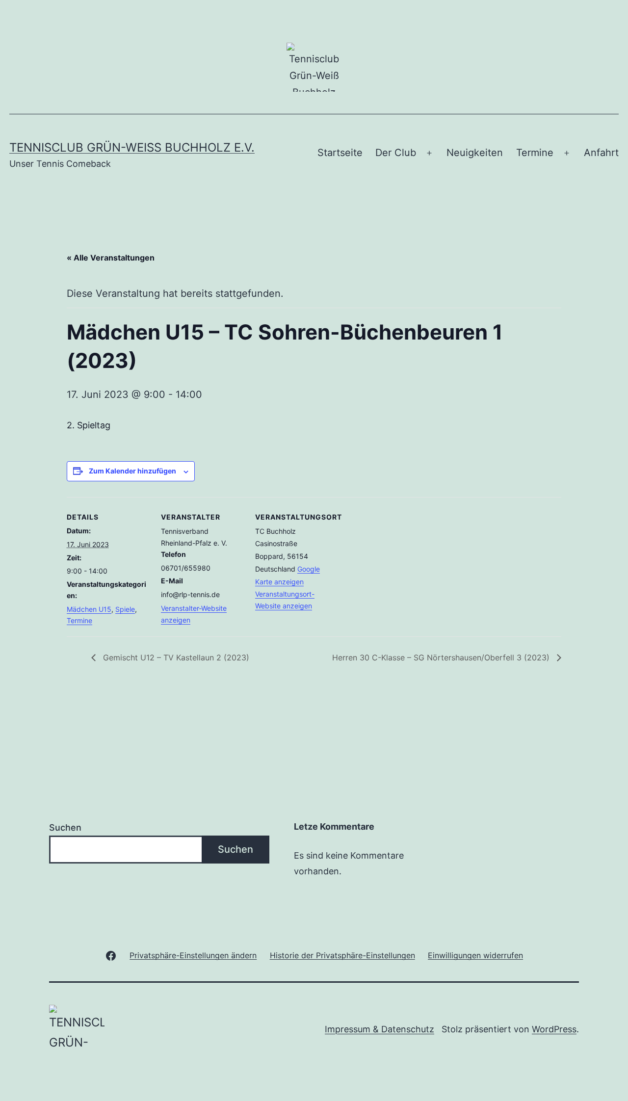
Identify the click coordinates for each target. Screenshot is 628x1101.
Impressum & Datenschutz (379, 1029)
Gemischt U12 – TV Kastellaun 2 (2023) (175, 657)
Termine (534, 152)
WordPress (554, 1029)
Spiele (125, 609)
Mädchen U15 (89, 609)
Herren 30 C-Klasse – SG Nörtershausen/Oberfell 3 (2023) (442, 657)
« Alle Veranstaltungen (111, 257)
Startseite (340, 152)
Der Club (395, 152)
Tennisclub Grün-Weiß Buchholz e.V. (132, 147)
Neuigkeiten (474, 152)
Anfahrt (601, 152)
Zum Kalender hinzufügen (132, 471)
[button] (193, 955)
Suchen (65, 827)
